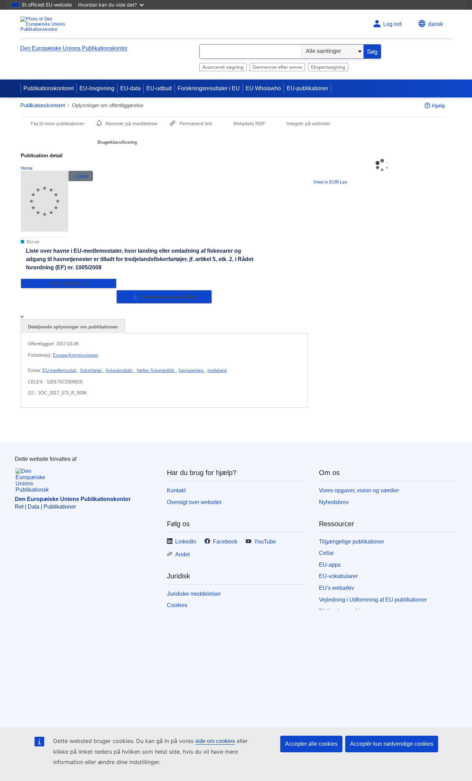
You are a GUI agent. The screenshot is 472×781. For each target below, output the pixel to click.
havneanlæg (192, 370)
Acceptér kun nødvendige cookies (391, 744)
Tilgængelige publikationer (351, 542)
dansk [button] (435, 24)
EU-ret (32, 242)
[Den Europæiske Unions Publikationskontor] (47, 24)
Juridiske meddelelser (194, 594)
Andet (182, 554)
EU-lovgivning (96, 88)
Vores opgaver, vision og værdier (359, 490)
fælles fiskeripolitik (156, 370)
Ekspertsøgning (328, 67)
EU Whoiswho (263, 88)
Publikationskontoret (48, 88)
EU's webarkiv (336, 588)
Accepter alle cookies (311, 744)
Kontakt (176, 490)
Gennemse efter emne (277, 67)
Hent (83, 176)
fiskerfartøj (91, 370)
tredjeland (217, 370)
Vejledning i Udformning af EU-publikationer (373, 600)
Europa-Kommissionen (75, 355)
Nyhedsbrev (334, 502)
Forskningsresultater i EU (209, 88)
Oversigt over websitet (194, 502)
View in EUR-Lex (330, 182)
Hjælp (438, 106)
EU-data (130, 88)
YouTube (265, 542)
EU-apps (330, 565)
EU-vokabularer (338, 576)
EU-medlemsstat (60, 370)
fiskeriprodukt (120, 370)
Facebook (225, 542)
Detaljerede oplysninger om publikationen (73, 326)
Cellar (326, 553)
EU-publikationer (307, 88)
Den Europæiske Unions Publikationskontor (74, 48)
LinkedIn (185, 542)
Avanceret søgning (223, 67)
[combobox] (250, 51)
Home (26, 168)
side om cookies (215, 741)
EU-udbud (159, 88)
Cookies (177, 605)
